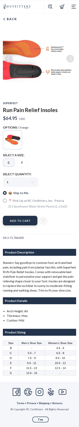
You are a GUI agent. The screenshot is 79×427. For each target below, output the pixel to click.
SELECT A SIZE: (13, 155)
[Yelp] (51, 392)
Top (40, 419)
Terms (20, 403)
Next (70, 58)
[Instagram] (39, 392)
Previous (9, 58)
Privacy (31, 403)
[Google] (28, 392)
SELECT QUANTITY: (17, 174)
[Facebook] (16, 392)
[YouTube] (62, 392)
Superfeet (10, 103)
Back (11, 19)
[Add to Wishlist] (43, 220)
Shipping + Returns (51, 403)
